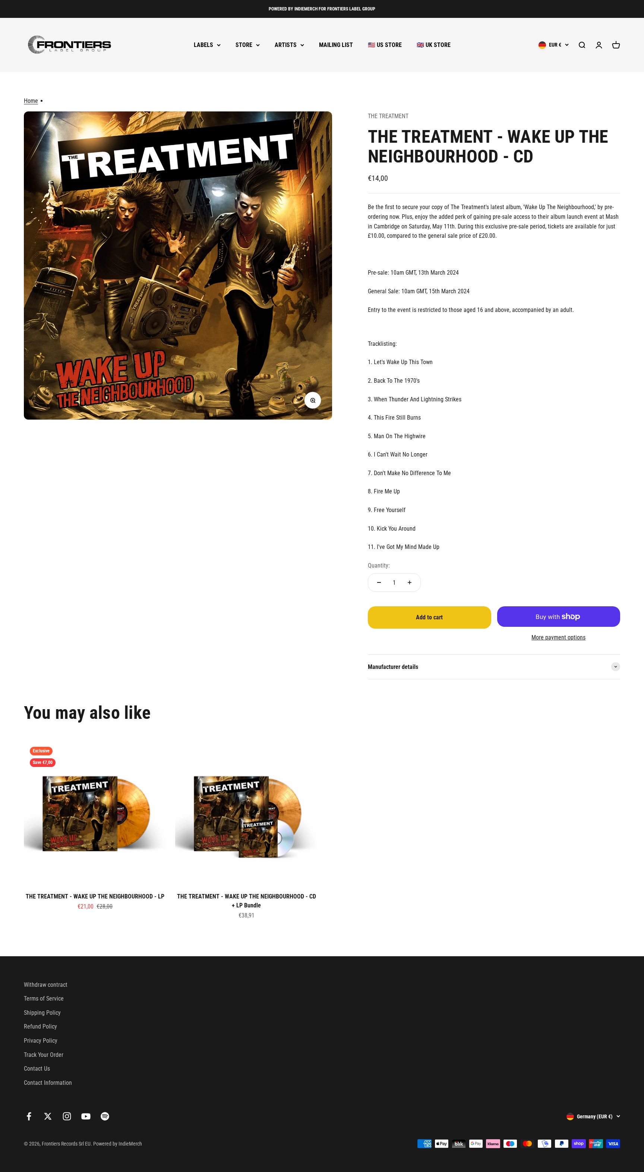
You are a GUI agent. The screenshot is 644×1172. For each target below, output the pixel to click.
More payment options (558, 637)
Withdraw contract (45, 984)
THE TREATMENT (388, 116)
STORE (244, 44)
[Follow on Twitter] (48, 1116)
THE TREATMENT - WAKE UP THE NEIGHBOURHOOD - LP (95, 896)
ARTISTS (286, 44)
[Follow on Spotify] (105, 1116)
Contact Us (37, 1068)
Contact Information (48, 1082)
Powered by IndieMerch (117, 1144)
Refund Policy (40, 1026)
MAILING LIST (336, 44)
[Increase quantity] (409, 582)
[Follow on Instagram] (67, 1116)
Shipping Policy (42, 1012)
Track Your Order (43, 1054)
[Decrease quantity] (379, 582)
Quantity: (379, 565)
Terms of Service (44, 998)
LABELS (203, 44)
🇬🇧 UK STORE (434, 44)
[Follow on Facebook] (29, 1116)
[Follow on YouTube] (86, 1116)
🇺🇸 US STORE (385, 44)
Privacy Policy (40, 1040)
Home (31, 100)
